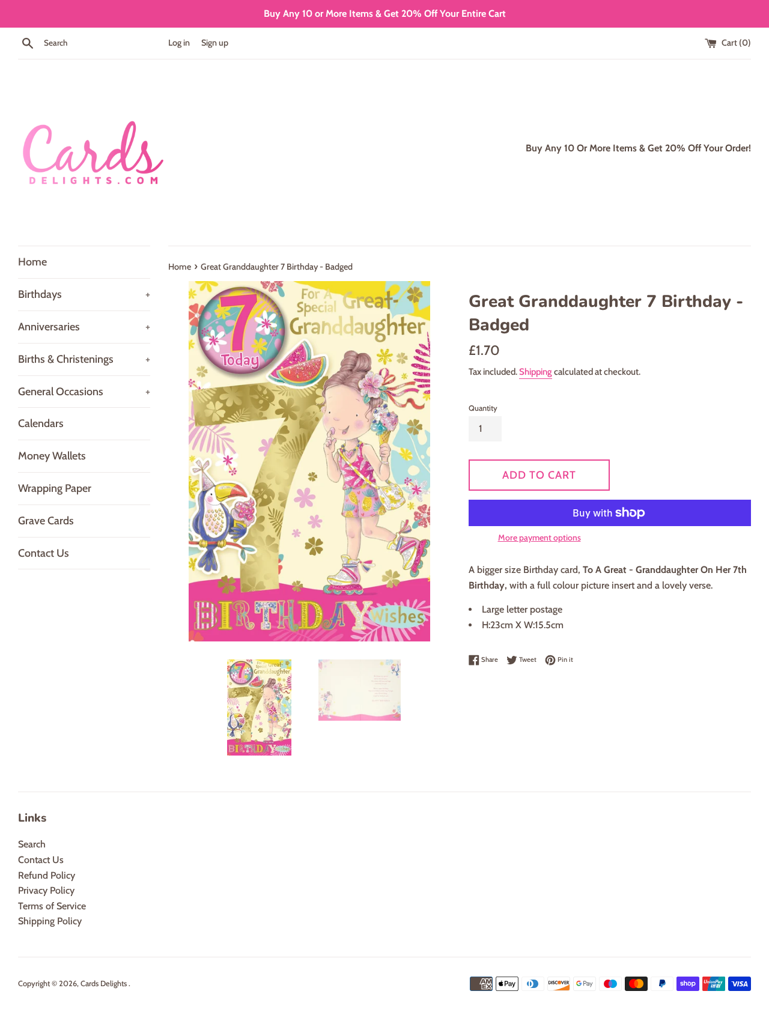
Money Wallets (52, 455)
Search (32, 844)
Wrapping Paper (54, 488)
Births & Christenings (84, 359)
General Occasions (84, 391)
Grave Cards (46, 520)
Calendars (41, 423)
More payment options (539, 537)
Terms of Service (52, 906)
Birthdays (84, 294)
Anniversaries (84, 326)
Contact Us (43, 553)
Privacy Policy (46, 890)
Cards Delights (105, 983)
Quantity (483, 408)
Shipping (535, 371)
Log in (179, 42)
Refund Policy (46, 875)
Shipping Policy (50, 921)
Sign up (214, 42)
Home (32, 261)
